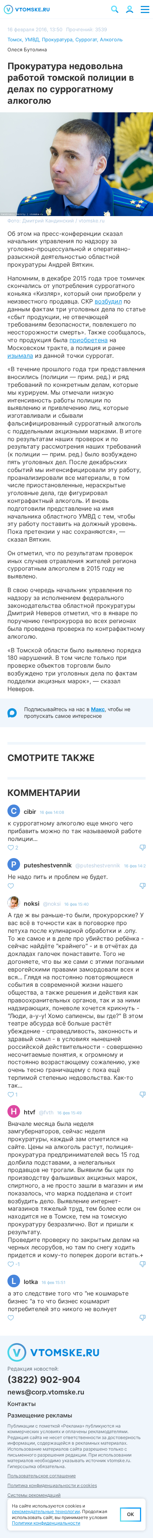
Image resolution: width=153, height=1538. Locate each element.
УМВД (32, 39)
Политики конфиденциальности (46, 1523)
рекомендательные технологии (46, 1511)
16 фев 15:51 (53, 1282)
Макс (98, 709)
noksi (31, 903)
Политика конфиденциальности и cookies (52, 1485)
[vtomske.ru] (27, 9)
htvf (29, 1112)
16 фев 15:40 (76, 904)
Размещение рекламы (39, 1415)
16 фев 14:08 (52, 812)
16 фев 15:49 (69, 1112)
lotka (31, 1281)
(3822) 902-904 (43, 1379)
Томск (14, 39)
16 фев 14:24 (136, 865)
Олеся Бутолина (27, 49)
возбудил (108, 301)
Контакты (21, 1403)
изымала (20, 355)
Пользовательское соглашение (41, 1475)
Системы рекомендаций (34, 1495)
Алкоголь (111, 39)
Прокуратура (57, 39)
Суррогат (86, 39)
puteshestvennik (48, 865)
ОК (130, 1514)
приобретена (88, 340)
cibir (30, 811)
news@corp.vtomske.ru (45, 1392)
